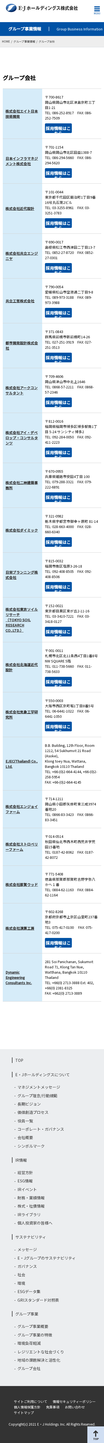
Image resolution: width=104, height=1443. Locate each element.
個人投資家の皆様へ (34, 1223)
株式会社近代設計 (20, 208)
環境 (21, 1283)
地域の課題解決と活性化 (38, 1360)
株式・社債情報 (31, 1206)
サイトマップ (24, 1412)
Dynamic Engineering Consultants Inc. (19, 977)
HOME (6, 41)
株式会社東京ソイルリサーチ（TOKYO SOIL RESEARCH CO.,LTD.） (22, 620)
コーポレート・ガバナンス (40, 1129)
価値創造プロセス (33, 1112)
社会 (21, 1274)
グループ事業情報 (24, 41)
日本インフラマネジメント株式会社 (22, 161)
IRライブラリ (29, 1214)
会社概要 (25, 1137)
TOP (19, 1060)
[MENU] (97, 8)
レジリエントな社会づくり (40, 1352)
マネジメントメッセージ (38, 1087)
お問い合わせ (75, 1407)
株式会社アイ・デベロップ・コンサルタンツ (22, 438)
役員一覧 (25, 1121)
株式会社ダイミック (22, 530)
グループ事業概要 (32, 1326)
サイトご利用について (30, 1401)
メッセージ (27, 1249)
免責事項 (52, 1407)
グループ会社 (28, 1368)
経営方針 (25, 1172)
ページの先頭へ (95, 1434)
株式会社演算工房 (20, 928)
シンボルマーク (31, 1146)
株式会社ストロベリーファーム (22, 846)
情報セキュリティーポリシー (74, 1401)
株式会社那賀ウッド (22, 884)
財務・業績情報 (31, 1197)
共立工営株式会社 (20, 300)
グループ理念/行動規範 (37, 1095)
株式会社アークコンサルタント (22, 390)
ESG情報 (25, 1181)
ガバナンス (27, 1266)
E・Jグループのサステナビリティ (46, 1258)
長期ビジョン (29, 1104)
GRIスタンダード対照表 (38, 1300)
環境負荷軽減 (29, 1343)
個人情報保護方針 (27, 1407)
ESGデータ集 (28, 1291)
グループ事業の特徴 (34, 1335)
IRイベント (27, 1189)
